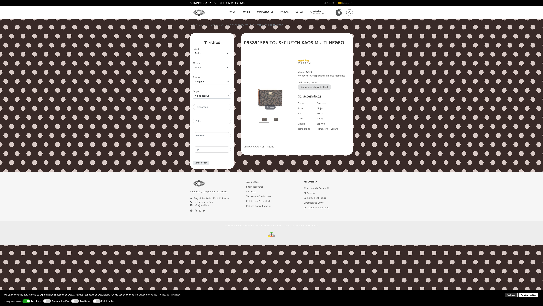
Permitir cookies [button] (528, 295)
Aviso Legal (252, 182)
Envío (301, 103)
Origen (301, 123)
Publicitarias (107, 301)
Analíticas (85, 301)
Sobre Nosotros (254, 186)
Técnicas (36, 301)
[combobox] (212, 107)
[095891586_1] (276, 117)
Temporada (304, 129)
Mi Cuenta (309, 193)
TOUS (309, 72)
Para (300, 108)
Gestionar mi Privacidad (316, 207)
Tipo (300, 113)
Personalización (60, 301)
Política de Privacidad (258, 201)
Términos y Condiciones (258, 196)
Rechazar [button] (511, 295)
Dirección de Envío (314, 202)
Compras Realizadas (315, 198)
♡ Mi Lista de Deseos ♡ (316, 188)
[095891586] (264, 117)
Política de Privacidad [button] (170, 295)
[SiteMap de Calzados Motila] (271, 234)
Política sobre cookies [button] (146, 295)
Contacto (251, 191)
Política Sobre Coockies (258, 206)
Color (301, 118)
